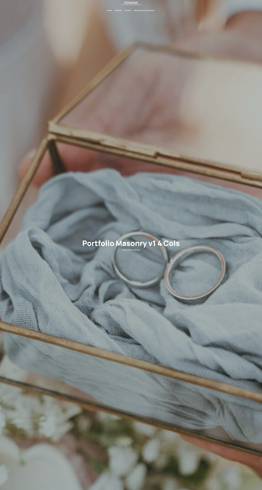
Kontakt (128, 10)
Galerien (118, 10)
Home (109, 10)
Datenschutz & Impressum (144, 10)
